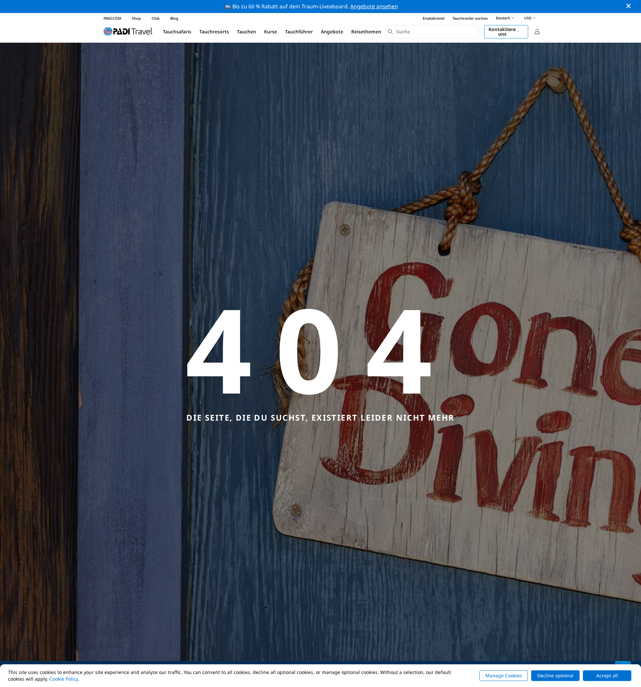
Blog (174, 18)
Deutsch (503, 17)
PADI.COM (112, 18)
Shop (136, 18)
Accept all (607, 675)
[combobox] (432, 31)
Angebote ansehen (374, 6)
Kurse (270, 31)
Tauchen (246, 31)
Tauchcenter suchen (470, 18)
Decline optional (555, 675)
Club (156, 18)
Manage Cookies (503, 675)
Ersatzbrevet (433, 18)
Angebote (332, 31)
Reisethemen (366, 31)
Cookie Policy (63, 679)
